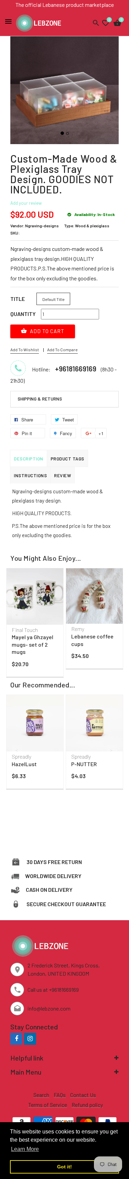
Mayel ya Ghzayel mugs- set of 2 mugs (32, 644)
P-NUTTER (84, 764)
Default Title (53, 299)
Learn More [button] (25, 1149)
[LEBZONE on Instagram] (30, 1038)
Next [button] (112, 614)
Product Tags (67, 458)
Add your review (26, 203)
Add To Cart (46, 331)
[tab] (64, 399)
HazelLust (24, 764)
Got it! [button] (64, 1166)
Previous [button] (17, 614)
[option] (35, 624)
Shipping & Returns (40, 399)
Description (28, 458)
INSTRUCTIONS (30, 475)
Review (62, 475)
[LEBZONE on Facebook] (16, 1038)
